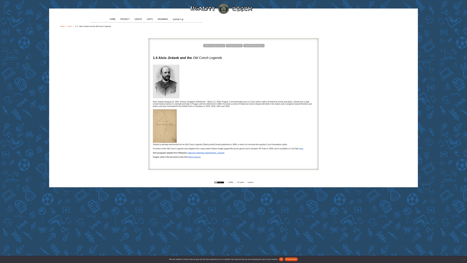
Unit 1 (70, 26)
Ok (281, 259)
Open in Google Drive (213, 46)
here (301, 149)
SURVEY (177, 19)
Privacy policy (291, 259)
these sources (195, 157)
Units (150, 19)
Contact (250, 182)
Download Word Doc (253, 46)
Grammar (163, 19)
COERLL (231, 182)
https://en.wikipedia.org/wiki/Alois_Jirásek (206, 153)
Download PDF (233, 46)
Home (113, 19)
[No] (464, 259)
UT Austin (240, 182)
